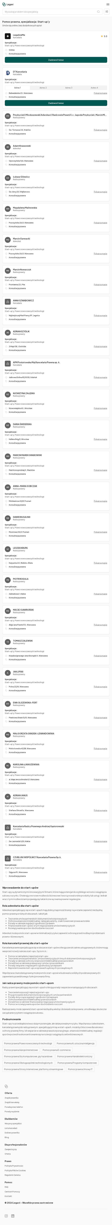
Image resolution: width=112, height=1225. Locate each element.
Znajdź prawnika (11, 1098)
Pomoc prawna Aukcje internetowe (21, 1050)
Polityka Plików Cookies (15, 1170)
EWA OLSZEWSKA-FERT (25, 702)
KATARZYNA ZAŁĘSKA (24, 393)
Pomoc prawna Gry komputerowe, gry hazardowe (28, 1056)
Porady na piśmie (12, 1111)
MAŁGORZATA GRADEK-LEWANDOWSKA (33, 733)
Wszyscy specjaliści (13, 1123)
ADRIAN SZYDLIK (21, 331)
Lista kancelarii (11, 1128)
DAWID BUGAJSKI (21, 517)
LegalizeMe (19, 35)
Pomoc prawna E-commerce (57, 1050)
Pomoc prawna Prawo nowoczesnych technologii (28, 1043)
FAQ (6, 1187)
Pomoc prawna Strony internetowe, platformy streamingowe (33, 1069)
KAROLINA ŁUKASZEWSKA (26, 764)
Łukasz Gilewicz (21, 177)
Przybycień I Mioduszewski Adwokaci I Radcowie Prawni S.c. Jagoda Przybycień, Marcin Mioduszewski (60, 115)
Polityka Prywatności (14, 1166)
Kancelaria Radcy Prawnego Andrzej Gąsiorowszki (38, 826)
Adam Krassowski (22, 146)
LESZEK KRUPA (20, 548)
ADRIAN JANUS (20, 795)
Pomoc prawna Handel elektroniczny (74, 1056)
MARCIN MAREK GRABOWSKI (27, 455)
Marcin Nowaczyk (22, 269)
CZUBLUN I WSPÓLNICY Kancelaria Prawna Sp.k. (37, 857)
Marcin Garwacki (21, 238)
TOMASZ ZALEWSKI (23, 640)
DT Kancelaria (20, 71)
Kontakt (8, 1196)
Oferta (8, 1154)
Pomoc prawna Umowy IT (80, 1069)
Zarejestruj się (11, 1149)
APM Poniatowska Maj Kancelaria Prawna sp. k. (36, 362)
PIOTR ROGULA (20, 579)
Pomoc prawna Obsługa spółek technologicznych (28, 1062)
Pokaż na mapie (100, 93)
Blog (7, 1137)
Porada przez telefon (14, 1107)
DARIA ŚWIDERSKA (22, 424)
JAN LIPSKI (18, 671)
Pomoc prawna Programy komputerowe (77, 1062)
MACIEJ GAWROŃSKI (23, 610)
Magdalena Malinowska (25, 207)
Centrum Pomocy (12, 1192)
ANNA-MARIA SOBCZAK (25, 486)
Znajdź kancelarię (12, 1102)
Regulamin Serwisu (13, 1175)
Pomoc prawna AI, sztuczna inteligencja (75, 1043)
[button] (108, 4)
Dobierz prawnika (12, 1133)
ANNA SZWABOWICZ (23, 300)
